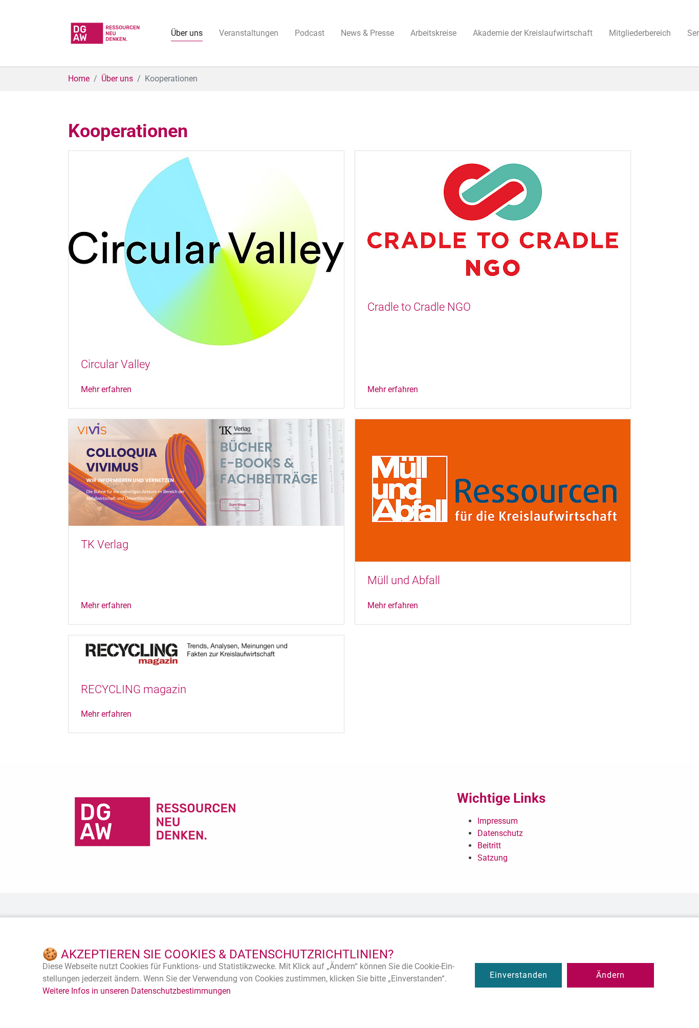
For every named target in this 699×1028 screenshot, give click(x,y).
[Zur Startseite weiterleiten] (105, 33)
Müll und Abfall (403, 580)
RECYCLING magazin (133, 689)
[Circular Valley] (206, 247)
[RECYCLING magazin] (206, 652)
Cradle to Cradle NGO (419, 307)
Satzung (492, 858)
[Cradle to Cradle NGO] (492, 219)
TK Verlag (104, 544)
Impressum (497, 821)
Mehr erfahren (106, 389)
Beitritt (489, 845)
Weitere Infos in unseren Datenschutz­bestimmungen (136, 991)
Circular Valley (115, 364)
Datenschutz (500, 833)
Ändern (610, 975)
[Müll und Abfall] (492, 490)
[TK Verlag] (206, 472)
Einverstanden (519, 975)
